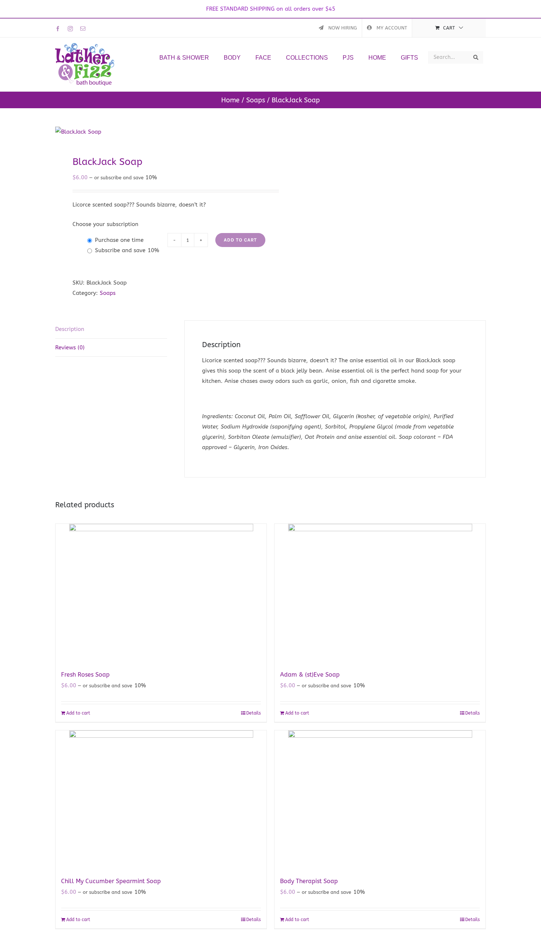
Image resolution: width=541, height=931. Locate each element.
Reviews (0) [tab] (70, 347)
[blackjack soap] (158, 132)
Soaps (108, 293)
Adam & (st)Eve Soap (310, 674)
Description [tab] (69, 329)
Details (253, 713)
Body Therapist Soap (309, 881)
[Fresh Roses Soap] (161, 593)
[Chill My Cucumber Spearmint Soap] (161, 799)
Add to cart (240, 240)
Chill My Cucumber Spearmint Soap (111, 881)
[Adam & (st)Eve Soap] (380, 593)
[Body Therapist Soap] (380, 799)
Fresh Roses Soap (85, 674)
